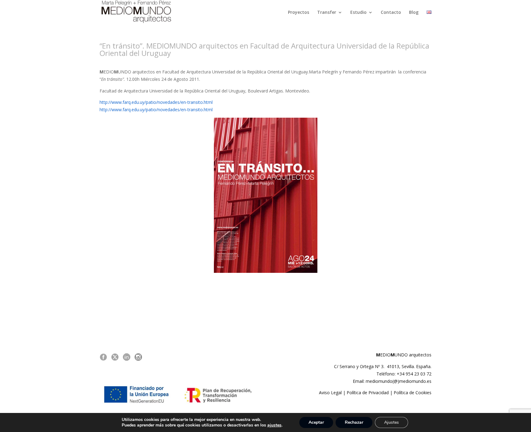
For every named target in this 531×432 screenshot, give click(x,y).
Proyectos (298, 12)
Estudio (358, 12)
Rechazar (354, 422)
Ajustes (391, 422)
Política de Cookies (412, 392)
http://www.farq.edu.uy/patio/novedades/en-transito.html (156, 102)
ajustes (274, 425)
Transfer (326, 12)
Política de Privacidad (368, 392)
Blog (414, 12)
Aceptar (316, 422)
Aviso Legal (330, 392)
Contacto (391, 12)
